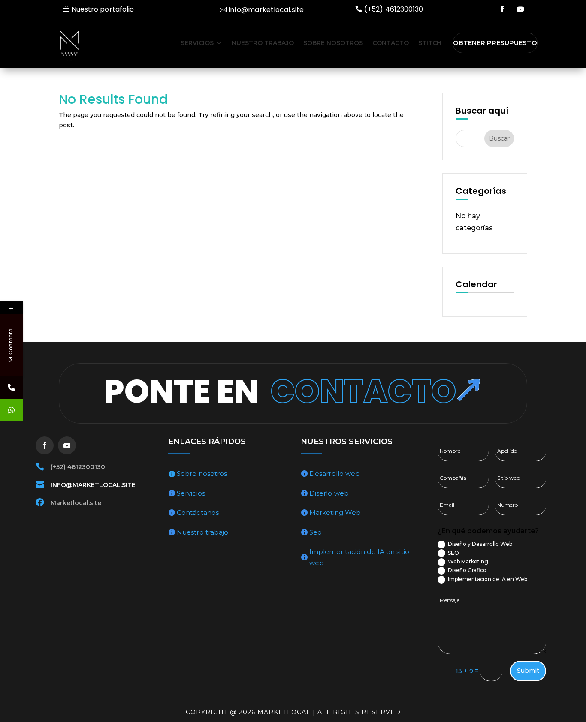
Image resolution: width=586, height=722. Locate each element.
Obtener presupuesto (495, 43)
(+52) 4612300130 (393, 9)
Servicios (197, 43)
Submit (528, 670)
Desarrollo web (334, 473)
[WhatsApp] (11, 410)
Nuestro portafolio (103, 9)
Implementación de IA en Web (487, 579)
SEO (453, 553)
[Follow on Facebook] (502, 9)
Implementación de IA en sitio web (359, 557)
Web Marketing (468, 561)
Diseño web (329, 493)
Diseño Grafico (467, 570)
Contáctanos (198, 512)
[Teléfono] (11, 387)
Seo (315, 532)
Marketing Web (335, 512)
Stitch (429, 43)
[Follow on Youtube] (520, 9)
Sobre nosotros (333, 43)
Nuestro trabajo (263, 43)
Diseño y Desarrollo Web (480, 544)
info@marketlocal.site (266, 10)
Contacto (390, 43)
